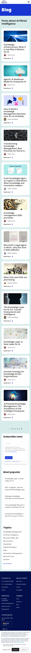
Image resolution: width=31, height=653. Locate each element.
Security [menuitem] (18, 587)
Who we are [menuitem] (19, 581)
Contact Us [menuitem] (6, 578)
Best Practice (8, 541)
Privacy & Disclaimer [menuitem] (21, 584)
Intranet (6, 559)
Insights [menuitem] (19, 596)
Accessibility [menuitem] (19, 590)
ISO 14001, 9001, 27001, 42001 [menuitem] (7, 619)
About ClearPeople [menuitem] (22, 578)
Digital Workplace (10, 547)
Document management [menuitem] (7, 603)
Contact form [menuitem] (5, 587)
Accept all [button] (15, 649)
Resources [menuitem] (18, 601)
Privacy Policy (20, 642)
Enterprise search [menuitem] (6, 606)
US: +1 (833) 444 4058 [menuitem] (7, 584)
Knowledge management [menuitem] (5, 599)
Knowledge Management (12, 532)
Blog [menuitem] (17, 604)
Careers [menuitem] (3, 590)
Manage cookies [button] (7, 649)
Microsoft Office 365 (10, 538)
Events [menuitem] (17, 607)
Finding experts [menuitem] (5, 609)
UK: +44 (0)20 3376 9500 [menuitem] (7, 581)
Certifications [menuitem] (7, 615)
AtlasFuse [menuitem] (5, 596)
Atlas (5, 550)
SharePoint (7, 544)
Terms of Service (15, 461)
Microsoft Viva (8, 556)
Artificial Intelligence (11, 535)
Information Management (12, 553)
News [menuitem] (17, 599)
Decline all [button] (24, 649)
